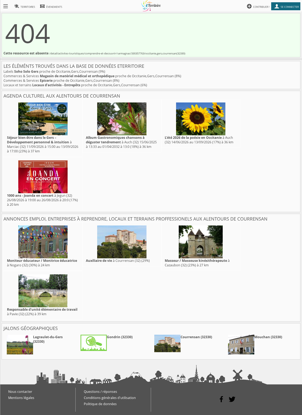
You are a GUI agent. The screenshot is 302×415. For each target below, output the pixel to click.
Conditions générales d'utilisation (110, 397)
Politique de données (100, 404)
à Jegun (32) (39, 195)
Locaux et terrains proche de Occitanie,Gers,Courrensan (72, 85)
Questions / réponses (100, 391)
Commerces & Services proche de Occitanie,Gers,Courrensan (89, 76)
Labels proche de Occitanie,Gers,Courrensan (51, 71)
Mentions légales (21, 397)
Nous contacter (20, 391)
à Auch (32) (115, 139)
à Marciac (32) (39, 142)
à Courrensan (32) (113, 260)
